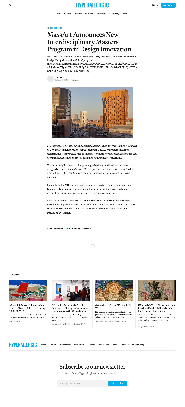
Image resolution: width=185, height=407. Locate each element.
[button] (124, 14)
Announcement (54, 28)
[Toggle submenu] (128, 13)
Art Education (73, 228)
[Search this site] (10, 5)
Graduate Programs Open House (99, 200)
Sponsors (59, 77)
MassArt (88, 228)
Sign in (155, 5)
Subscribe (168, 5)
